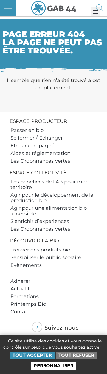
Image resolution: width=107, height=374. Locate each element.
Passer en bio (27, 130)
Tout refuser (76, 355)
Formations (24, 296)
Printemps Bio (28, 304)
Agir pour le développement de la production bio (52, 197)
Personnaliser (54, 365)
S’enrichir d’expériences (39, 221)
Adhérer (20, 281)
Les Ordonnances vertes (40, 161)
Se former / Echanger (36, 138)
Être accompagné (32, 146)
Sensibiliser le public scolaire (45, 257)
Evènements (26, 265)
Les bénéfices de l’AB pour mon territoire (49, 184)
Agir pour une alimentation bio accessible (48, 211)
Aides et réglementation (40, 153)
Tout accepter (32, 355)
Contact (20, 312)
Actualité (21, 289)
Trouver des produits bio (40, 250)
